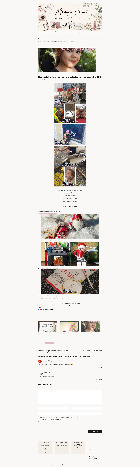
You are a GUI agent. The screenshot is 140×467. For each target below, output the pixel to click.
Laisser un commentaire (95, 431)
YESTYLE (78, 444)
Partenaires (92, 457)
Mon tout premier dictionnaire (61, 451)
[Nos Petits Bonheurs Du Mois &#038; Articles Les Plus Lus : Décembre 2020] (48, 326)
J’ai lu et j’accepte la (50, 419)
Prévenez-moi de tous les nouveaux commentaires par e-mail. (51, 423)
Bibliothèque (64, 38)
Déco (81, 38)
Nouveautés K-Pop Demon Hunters (62, 448)
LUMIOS (78, 447)
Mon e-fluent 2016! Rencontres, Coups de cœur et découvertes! (51, 268)
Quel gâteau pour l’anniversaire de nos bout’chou (48, 296)
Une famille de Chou (42, 74)
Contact (91, 455)
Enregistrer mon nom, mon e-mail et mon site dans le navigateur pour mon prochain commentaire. (59, 417)
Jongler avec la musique (45, 445)
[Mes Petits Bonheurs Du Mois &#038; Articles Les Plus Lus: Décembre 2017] (91, 326)
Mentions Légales (93, 458)
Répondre (100, 367)
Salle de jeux (69, 38)
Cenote (60, 464)
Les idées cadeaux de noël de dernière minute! (48, 213)
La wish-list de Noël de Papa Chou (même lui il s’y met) (49, 240)
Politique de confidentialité (55, 419)
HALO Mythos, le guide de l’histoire (92, 350)
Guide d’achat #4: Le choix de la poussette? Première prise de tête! (52, 298)
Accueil (59, 38)
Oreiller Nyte (45, 451)
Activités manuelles (75, 38)
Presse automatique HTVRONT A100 (45, 448)
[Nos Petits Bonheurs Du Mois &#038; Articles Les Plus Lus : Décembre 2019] (70, 326)
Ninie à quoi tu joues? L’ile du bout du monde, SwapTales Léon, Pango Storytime (53, 351)
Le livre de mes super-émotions (62, 445)
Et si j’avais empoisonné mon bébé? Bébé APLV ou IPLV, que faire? (52, 299)
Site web (40, 410)
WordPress (73, 464)
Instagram (91, 456)
